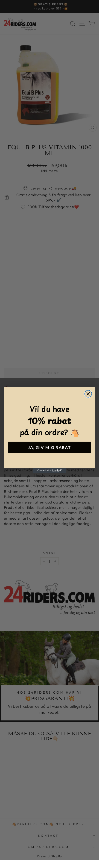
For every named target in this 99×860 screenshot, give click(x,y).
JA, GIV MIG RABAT (49, 447)
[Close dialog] (88, 393)
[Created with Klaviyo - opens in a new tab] (49, 470)
